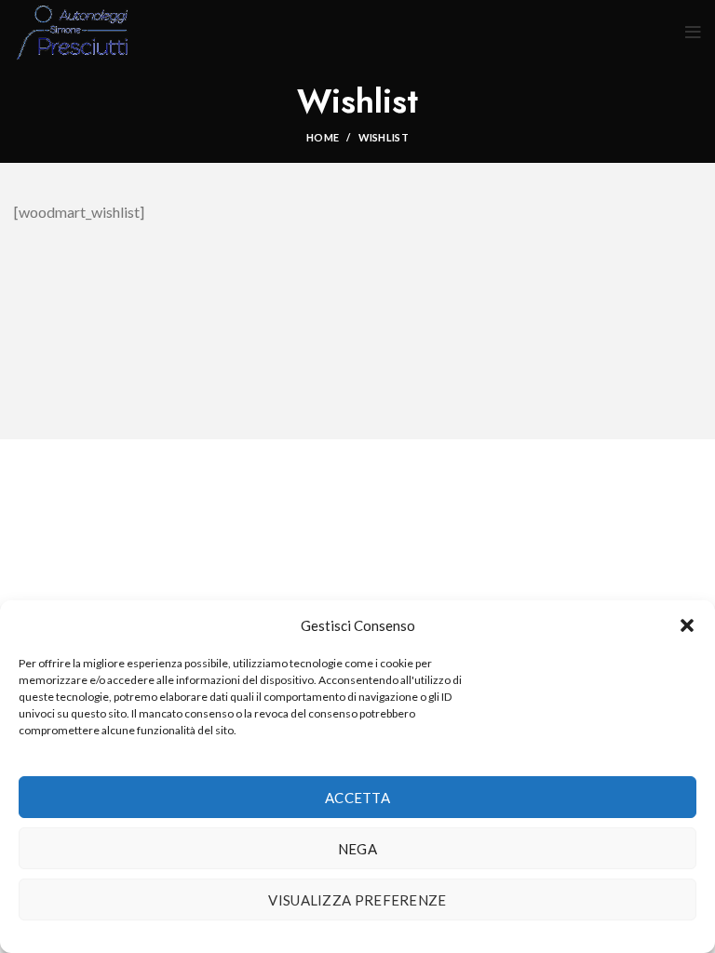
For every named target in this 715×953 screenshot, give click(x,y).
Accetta (357, 797)
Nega (357, 848)
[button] (687, 625)
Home (322, 137)
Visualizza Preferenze (357, 900)
